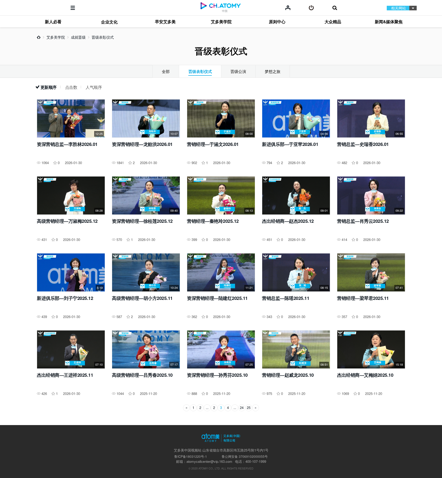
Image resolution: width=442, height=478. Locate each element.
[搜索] (334, 7)
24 (242, 407)
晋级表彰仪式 (103, 37)
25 (248, 407)
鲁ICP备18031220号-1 (190, 456)
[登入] (311, 7)
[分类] (73, 7)
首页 (39, 37)
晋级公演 (238, 71)
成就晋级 (78, 37)
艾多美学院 (56, 37)
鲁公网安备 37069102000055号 (245, 456)
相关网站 (398, 8)
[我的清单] (288, 7)
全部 (166, 71)
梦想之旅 (272, 71)
